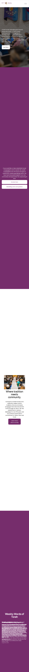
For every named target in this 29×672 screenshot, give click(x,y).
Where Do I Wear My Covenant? (13, 622)
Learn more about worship (15, 421)
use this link (17, 173)
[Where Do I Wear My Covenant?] (14, 619)
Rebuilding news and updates (14, 187)
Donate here (14, 182)
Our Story (6, 47)
